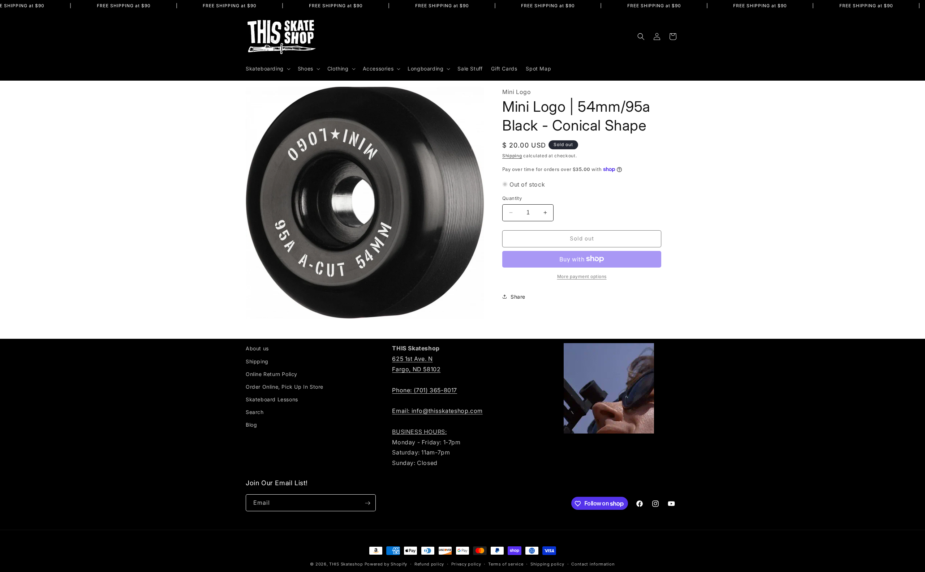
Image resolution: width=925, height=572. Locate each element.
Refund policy (429, 563)
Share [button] (518, 297)
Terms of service (505, 563)
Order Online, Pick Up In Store (284, 386)
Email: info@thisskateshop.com (437, 410)
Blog (251, 425)
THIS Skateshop (346, 564)
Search (255, 412)
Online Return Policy (271, 374)
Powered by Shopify (386, 564)
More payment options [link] (582, 276)
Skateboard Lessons (272, 399)
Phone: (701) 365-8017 (424, 389)
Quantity (512, 198)
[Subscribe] (367, 503)
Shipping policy (547, 563)
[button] (267, 68)
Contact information (593, 563)
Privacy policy (466, 563)
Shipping (512, 155)
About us (257, 348)
